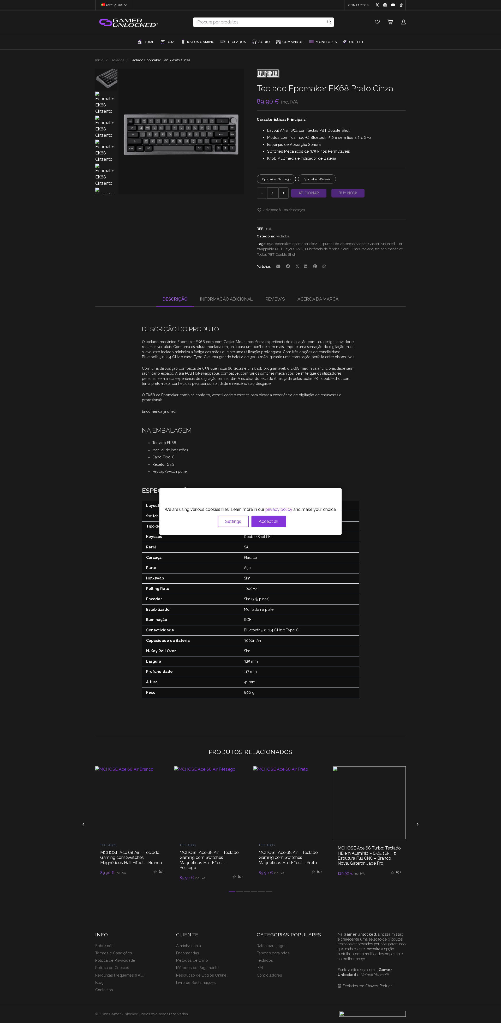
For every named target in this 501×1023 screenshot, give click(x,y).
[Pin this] (315, 266)
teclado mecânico (389, 249)
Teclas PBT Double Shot (276, 254)
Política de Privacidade (115, 960)
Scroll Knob (350, 249)
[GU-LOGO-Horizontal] (128, 22)
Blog (99, 982)
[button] (124, 5)
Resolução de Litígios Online (201, 975)
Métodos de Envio (192, 960)
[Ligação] (377, 22)
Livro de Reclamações (196, 982)
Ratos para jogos (272, 945)
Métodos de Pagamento (197, 967)
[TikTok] (401, 5)
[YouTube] (393, 5)
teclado (367, 249)
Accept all (268, 521)
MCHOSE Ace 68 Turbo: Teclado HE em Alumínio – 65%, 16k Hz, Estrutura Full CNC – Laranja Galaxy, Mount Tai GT (369, 856)
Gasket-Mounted (381, 244)
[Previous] (83, 824)
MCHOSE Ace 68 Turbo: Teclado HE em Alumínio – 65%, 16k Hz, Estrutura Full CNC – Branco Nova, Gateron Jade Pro (290, 856)
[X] (377, 5)
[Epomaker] (268, 78)
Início (99, 60)
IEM (260, 967)
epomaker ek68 (305, 244)
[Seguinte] (417, 824)
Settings (233, 521)
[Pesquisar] (329, 22)
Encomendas (187, 953)
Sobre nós (104, 945)
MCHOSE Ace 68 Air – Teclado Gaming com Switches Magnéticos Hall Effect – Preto (209, 857)
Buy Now (348, 193)
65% (270, 244)
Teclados (117, 60)
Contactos (104, 990)
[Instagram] (385, 5)
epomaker (283, 244)
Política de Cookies (112, 967)
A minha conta (188, 945)
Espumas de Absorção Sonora (343, 244)
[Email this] (278, 266)
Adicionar (309, 193)
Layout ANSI (293, 249)
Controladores (269, 975)
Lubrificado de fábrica (322, 249)
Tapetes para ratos (273, 953)
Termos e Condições (113, 953)
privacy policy (278, 509)
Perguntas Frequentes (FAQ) (120, 975)
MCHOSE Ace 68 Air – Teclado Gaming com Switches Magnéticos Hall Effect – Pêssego (130, 860)
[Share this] (288, 266)
